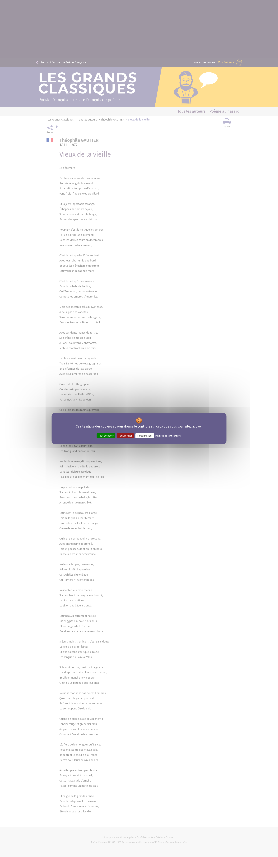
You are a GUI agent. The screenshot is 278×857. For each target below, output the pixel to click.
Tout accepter (106, 435)
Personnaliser (144, 435)
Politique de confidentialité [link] (168, 435)
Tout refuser (125, 435)
